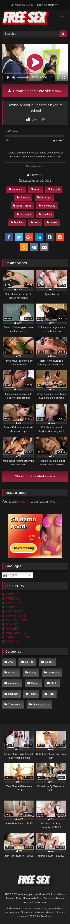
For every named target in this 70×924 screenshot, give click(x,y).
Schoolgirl (25, 214)
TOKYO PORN (15, 615)
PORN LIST (13, 594)
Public (33, 693)
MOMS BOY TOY (16, 632)
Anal (10, 661)
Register (53, 4)
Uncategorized (41, 704)
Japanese (17, 189)
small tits (47, 214)
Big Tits (29, 661)
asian (37, 189)
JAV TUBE (12, 641)
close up (24, 197)
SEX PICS (12, 624)
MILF (54, 683)
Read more (33, 166)
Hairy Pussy (48, 205)
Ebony (32, 672)
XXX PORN (13, 602)
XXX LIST (11, 628)
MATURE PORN (16, 620)
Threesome (14, 704)
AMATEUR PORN (17, 637)
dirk (40, 175)
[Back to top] (59, 913)
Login (40, 4)
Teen (51, 693)
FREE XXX (12, 598)
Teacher (18, 222)
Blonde (49, 661)
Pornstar (13, 693)
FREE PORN (14, 611)
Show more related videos (35, 476)
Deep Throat (23, 205)
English (12, 575)
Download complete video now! (37, 91)
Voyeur (54, 222)
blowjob (55, 189)
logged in (24, 501)
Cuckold (12, 672)
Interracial (53, 672)
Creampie (46, 197)
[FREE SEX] (29, 19)
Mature (35, 683)
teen (36, 222)
